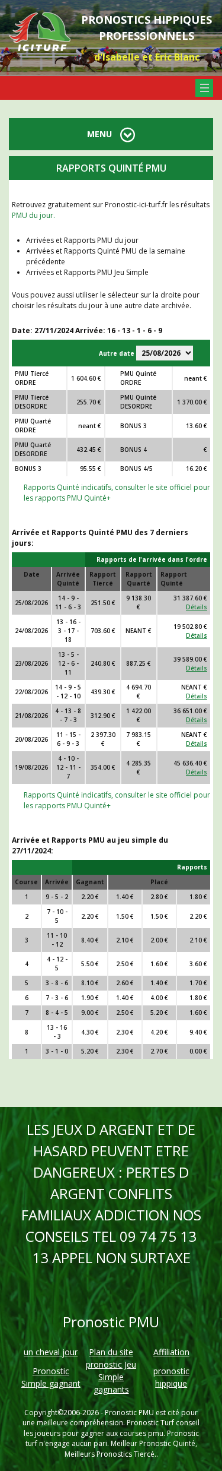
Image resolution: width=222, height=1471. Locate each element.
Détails (196, 607)
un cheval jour (51, 1352)
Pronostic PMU (129, 1412)
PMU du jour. (33, 215)
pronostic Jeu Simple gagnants (111, 1377)
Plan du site (111, 1352)
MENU (100, 134)
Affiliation (171, 1352)
